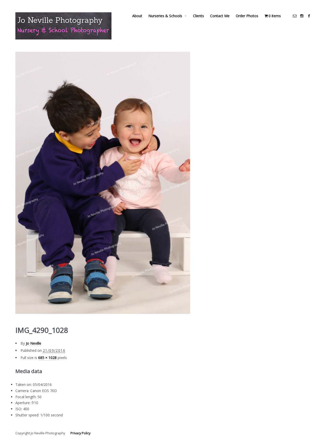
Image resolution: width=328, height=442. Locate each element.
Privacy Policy (80, 433)
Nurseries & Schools (165, 15)
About (137, 15)
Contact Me (220, 15)
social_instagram (301, 15)
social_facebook (309, 15)
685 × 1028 (47, 357)
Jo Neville (33, 343)
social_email (294, 15)
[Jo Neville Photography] (63, 25)
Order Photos (247, 15)
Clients (198, 15)
